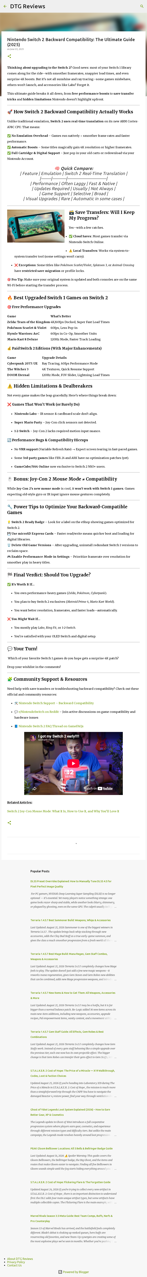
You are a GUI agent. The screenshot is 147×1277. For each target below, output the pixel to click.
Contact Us (14, 1265)
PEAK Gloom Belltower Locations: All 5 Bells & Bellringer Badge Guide (71, 1148)
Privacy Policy (16, 1262)
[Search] (142, 6)
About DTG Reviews (20, 1258)
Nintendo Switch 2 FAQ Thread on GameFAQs (51, 726)
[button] (9, 56)
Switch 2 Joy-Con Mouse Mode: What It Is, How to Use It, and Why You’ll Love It (63, 811)
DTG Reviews (27, 6)
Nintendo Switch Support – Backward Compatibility (56, 703)
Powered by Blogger (75, 1272)
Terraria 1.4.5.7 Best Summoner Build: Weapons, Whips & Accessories (70, 920)
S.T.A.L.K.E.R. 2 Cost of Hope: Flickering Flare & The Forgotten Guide (70, 1182)
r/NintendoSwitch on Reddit (39, 712)
